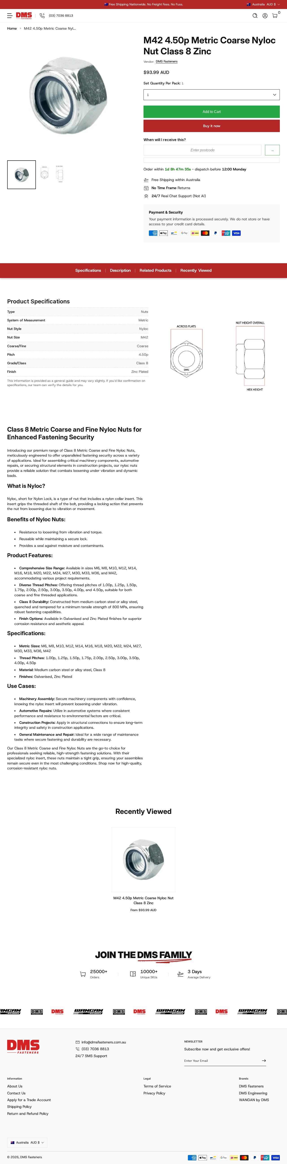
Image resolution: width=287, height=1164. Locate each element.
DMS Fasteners (167, 61)
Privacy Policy (154, 1093)
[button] (255, 16)
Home (12, 28)
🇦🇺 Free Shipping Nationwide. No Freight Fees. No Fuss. (143, 4)
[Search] (255, 16)
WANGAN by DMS (254, 1100)
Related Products (156, 270)
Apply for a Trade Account (29, 1100)
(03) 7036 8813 (95, 1049)
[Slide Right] (211, 4)
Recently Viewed (196, 270)
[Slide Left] (75, 4)
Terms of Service (157, 1086)
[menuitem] (74, 1086)
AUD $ (264, 4)
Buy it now (211, 126)
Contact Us (16, 1093)
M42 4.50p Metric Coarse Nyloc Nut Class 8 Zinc (143, 900)
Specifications (88, 270)
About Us (14, 1086)
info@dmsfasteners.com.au (104, 1042)
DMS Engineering (253, 1093)
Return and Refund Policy (27, 1113)
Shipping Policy (19, 1106)
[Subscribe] (262, 1060)
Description (120, 270)
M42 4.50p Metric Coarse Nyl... (50, 28)
